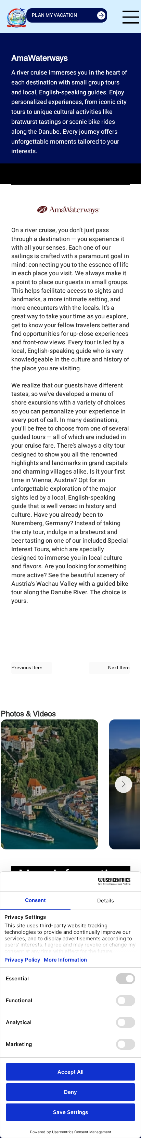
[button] (109, 668)
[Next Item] (123, 784)
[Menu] (131, 17)
